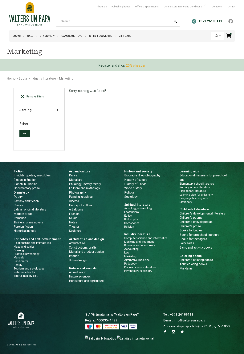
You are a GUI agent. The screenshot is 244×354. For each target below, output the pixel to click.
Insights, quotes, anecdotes (32, 175)
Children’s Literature (194, 209)
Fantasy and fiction (26, 201)
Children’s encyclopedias (196, 222)
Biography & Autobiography (142, 175)
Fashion (74, 214)
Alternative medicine (137, 260)
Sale (30, 35)
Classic (19, 205)
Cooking (19, 250)
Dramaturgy (21, 192)
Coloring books (191, 256)
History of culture (80, 205)
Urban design (78, 260)
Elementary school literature (197, 183)
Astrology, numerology (138, 208)
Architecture (77, 243)
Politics (129, 192)
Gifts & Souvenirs (101, 35)
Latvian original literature (30, 209)
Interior (74, 256)
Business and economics (139, 245)
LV (229, 6)
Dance (73, 175)
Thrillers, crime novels (28, 222)
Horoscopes (131, 223)
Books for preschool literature (199, 235)
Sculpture (75, 231)
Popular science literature (140, 267)
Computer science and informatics (145, 238)
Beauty (18, 264)
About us (102, 6)
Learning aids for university (196, 194)
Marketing (130, 256)
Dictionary (186, 201)
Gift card (125, 35)
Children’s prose (190, 226)
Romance (20, 218)
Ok (24, 133)
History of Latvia (135, 184)
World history (133, 188)
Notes (73, 222)
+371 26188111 (181, 314)
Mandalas (186, 268)
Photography (77, 192)
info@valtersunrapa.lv (189, 320)
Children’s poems (191, 217)
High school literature (193, 190)
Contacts (217, 6)
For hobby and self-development (37, 239)
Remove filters (35, 96)
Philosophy (131, 219)
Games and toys (72, 35)
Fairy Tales (187, 243)
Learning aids (189, 171)
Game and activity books (196, 247)
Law (126, 252)
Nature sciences (80, 276)
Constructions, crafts (83, 247)
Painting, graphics (81, 197)
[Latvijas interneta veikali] (135, 338)
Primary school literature (195, 187)
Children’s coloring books (196, 260)
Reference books (24, 272)
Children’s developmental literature (203, 213)
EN (233, 6)
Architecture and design (86, 239)
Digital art (75, 180)
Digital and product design (86, 252)
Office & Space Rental (147, 6)
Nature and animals (83, 268)
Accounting (131, 248)
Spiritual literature (137, 204)
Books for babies (191, 230)
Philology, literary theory (85, 184)
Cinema (74, 201)
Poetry (18, 197)
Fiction (18, 171)
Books (17, 35)
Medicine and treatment (139, 241)
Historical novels (25, 231)
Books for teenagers (193, 239)
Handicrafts (21, 261)
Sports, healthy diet (26, 275)
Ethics (128, 215)
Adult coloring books (193, 264)
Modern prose (23, 214)
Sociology (131, 197)
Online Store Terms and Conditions (183, 6)
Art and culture (80, 171)
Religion (129, 226)
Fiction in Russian (25, 184)
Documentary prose (27, 188)
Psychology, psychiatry (138, 270)
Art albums (76, 209)
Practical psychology (26, 253)
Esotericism (131, 212)
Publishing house (121, 6)
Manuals (19, 257)
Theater (74, 226)
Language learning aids (194, 198)
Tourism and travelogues (29, 268)
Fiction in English (25, 180)
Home (11, 78)
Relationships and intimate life (32, 242)
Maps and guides (24, 246)
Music (73, 218)
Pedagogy (130, 263)
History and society (138, 171)
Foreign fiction (23, 226)
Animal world (77, 272)
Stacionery (47, 35)
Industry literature (43, 78)
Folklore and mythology (84, 188)
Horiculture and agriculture (86, 281)
